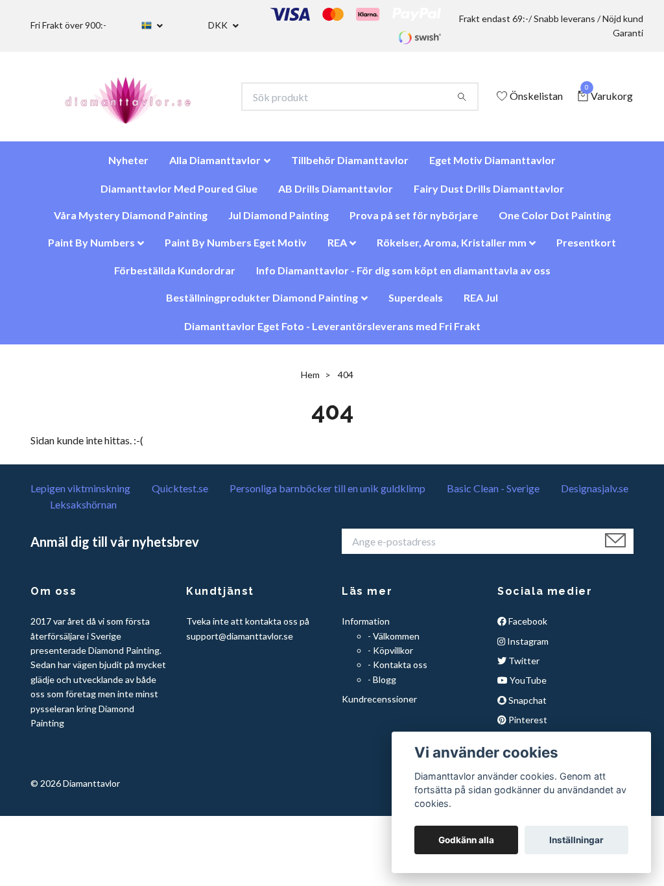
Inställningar (576, 840)
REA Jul (481, 304)
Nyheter (128, 166)
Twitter (523, 667)
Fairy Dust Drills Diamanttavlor (489, 195)
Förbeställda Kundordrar (174, 276)
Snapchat (526, 706)
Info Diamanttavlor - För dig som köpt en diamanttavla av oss (403, 276)
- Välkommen (394, 642)
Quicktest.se (180, 494)
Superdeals (415, 304)
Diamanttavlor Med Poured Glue (179, 195)
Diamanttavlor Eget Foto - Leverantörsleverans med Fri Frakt (332, 332)
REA (337, 249)
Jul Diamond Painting (278, 221)
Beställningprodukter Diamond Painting (262, 304)
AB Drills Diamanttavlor (335, 195)
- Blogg (382, 685)
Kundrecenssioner (379, 705)
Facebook (526, 627)
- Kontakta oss (397, 670)
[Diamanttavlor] (139, 100)
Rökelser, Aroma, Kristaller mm (452, 249)
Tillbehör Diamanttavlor (350, 166)
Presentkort (586, 249)
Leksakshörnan (83, 511)
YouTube (527, 686)
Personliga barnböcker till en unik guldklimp (327, 494)
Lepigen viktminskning (80, 494)
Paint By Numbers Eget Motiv (236, 249)
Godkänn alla (466, 840)
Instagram (527, 647)
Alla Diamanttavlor (215, 166)
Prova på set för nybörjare (414, 221)
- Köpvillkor (390, 656)
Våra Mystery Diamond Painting (131, 221)
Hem (310, 381)
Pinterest (526, 726)
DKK (219, 24)
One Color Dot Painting (555, 221)
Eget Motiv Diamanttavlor (492, 166)
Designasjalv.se (594, 494)
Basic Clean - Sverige (493, 494)
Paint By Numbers (91, 249)
